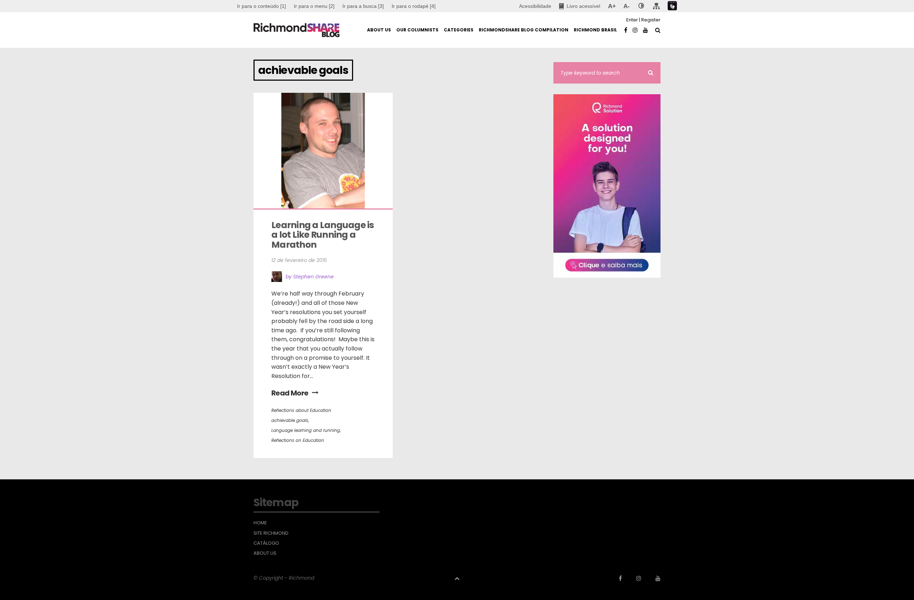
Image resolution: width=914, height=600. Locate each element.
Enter (632, 19)
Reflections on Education (297, 440)
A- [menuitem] (626, 6)
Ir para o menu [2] (314, 6)
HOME (260, 523)
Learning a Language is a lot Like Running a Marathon (323, 235)
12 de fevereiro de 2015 (299, 260)
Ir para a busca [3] (363, 6)
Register (651, 19)
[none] (641, 6)
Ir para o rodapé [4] (414, 6)
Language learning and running (305, 430)
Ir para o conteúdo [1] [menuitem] (261, 6)
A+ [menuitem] (612, 6)
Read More (289, 393)
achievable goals (289, 420)
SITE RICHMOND (270, 533)
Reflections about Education (301, 410)
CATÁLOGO (266, 543)
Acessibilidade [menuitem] (535, 6)
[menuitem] (314, 6)
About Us (264, 553)
